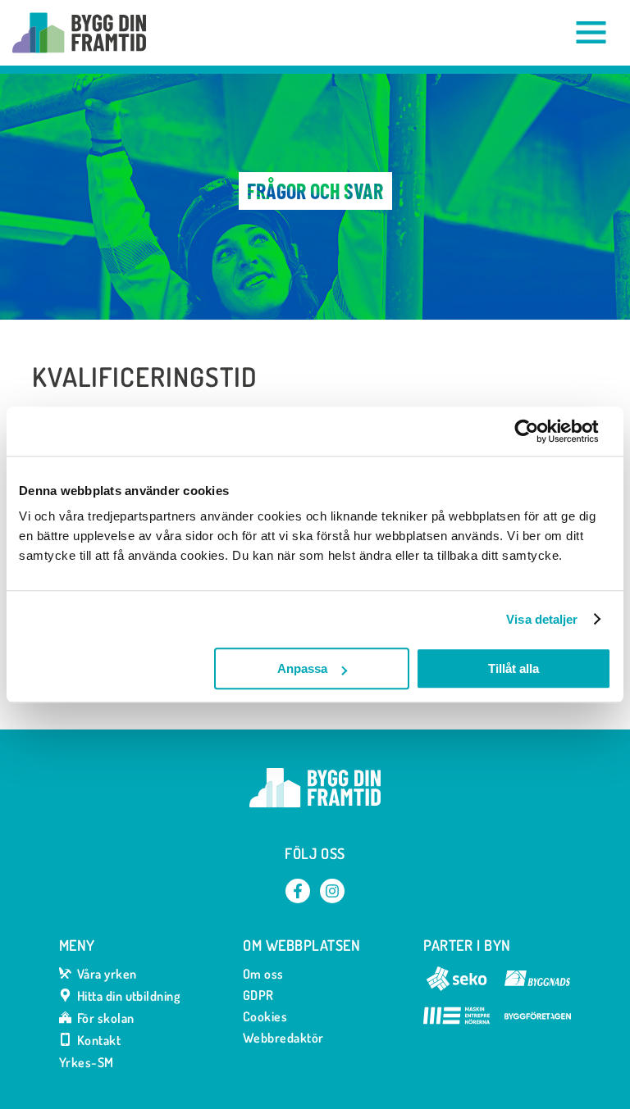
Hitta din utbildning (128, 996)
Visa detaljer (542, 619)
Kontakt (99, 1040)
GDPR (258, 995)
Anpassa (302, 668)
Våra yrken (107, 974)
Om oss (263, 973)
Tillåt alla (513, 668)
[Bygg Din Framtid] (79, 32)
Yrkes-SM (86, 1062)
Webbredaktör (283, 1037)
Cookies (265, 1016)
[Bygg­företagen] (537, 1023)
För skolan (106, 1018)
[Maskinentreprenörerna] (456, 1023)
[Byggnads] (537, 986)
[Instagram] (332, 891)
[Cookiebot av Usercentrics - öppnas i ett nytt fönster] (539, 431)
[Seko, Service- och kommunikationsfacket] (456, 986)
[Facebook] (297, 891)
